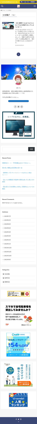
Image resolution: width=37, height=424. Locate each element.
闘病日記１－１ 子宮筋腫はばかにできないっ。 (16, 163)
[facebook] (15, 107)
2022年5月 (7, 228)
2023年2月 (7, 220)
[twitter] (18, 107)
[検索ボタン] (2, 6)
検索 (31, 149)
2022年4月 (7, 232)
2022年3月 (7, 236)
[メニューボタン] (34, 6)
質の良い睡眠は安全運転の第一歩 (12, 168)
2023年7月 (7, 216)
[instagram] (21, 107)
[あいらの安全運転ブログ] (18, 6)
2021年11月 (7, 251)
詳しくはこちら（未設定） (28, 2)
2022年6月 (7, 224)
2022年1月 (7, 244)
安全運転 (7, 274)
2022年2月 (7, 240)
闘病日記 (7, 282)
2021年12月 (7, 247)
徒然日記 (7, 278)
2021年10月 (7, 255)
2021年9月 (7, 259)
